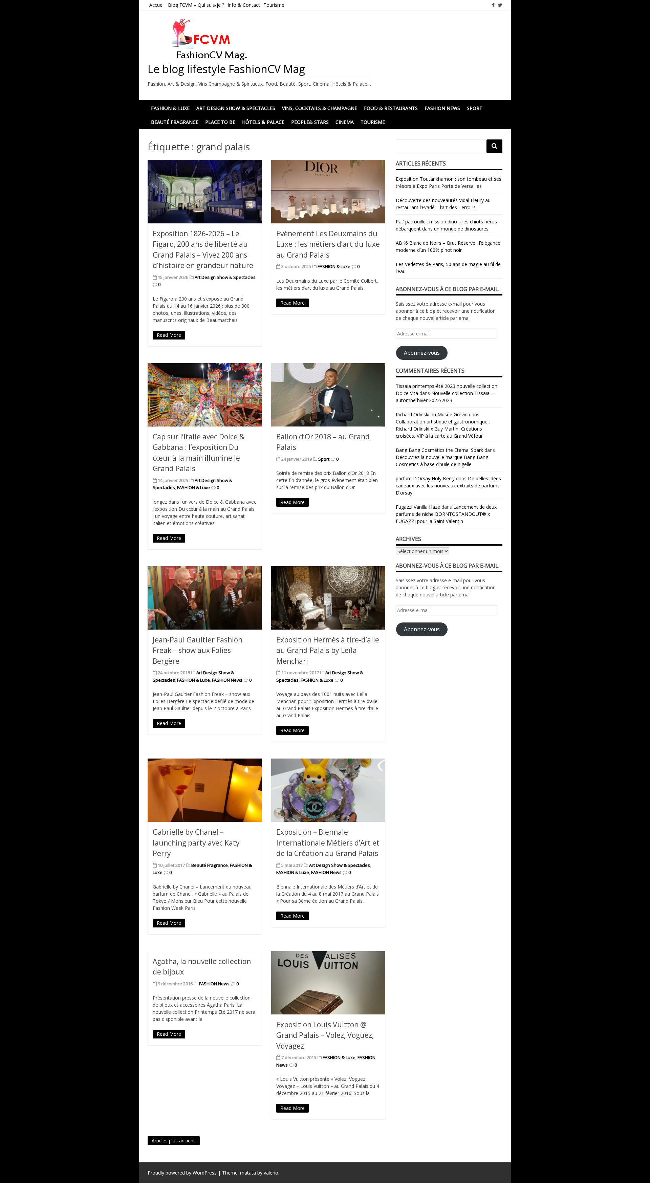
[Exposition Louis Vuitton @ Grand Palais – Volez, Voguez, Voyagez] (328, 982)
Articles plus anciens (174, 1140)
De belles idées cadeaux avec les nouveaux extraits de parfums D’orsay (448, 485)
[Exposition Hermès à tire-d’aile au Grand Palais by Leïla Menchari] (328, 598)
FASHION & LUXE (170, 108)
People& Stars (310, 122)
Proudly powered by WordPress (182, 1172)
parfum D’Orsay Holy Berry (425, 478)
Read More (169, 335)
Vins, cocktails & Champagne (319, 108)
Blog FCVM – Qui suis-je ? (196, 5)
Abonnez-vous (422, 352)
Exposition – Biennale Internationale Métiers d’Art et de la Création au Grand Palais (328, 842)
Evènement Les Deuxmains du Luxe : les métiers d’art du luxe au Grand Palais (328, 244)
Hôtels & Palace (263, 122)
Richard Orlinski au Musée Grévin (432, 414)
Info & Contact (244, 5)
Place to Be (220, 122)
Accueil (157, 5)
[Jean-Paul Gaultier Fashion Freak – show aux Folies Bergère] (205, 598)
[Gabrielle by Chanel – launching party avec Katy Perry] (205, 790)
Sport (474, 108)
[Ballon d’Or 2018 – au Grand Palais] (328, 394)
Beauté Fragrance (174, 122)
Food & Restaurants (391, 108)
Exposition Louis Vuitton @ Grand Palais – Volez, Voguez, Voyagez (325, 1035)
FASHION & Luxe (334, 266)
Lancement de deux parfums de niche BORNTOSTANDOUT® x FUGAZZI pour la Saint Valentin (446, 514)
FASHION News (442, 108)
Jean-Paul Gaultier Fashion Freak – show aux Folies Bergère (197, 650)
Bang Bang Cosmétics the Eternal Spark (439, 450)
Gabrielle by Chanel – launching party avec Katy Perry (196, 842)
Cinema (344, 122)
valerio (271, 1172)
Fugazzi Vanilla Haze (418, 507)
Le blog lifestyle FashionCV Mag (226, 69)
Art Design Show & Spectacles (235, 108)
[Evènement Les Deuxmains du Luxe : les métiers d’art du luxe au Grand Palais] (328, 191)
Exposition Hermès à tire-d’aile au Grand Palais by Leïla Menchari (327, 650)
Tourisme (273, 5)
